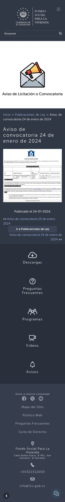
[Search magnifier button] (60, 33)
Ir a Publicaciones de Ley (32, 229)
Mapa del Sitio (32, 407)
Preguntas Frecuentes (32, 423)
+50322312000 (32, 472)
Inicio (7, 114)
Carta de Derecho (32, 432)
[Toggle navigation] (58, 9)
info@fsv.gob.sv (32, 486)
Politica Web (32, 415)
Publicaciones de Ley (30, 114)
